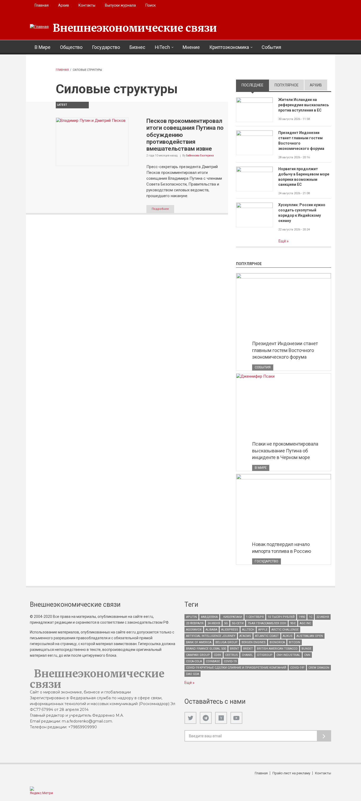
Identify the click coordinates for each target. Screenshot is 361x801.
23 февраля (194, 623)
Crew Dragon (318, 667)
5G (226, 623)
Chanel (247, 655)
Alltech (248, 629)
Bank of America (198, 642)
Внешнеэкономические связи (135, 28)
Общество (71, 47)
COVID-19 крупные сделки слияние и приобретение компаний (236, 667)
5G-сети (238, 623)
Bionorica (277, 642)
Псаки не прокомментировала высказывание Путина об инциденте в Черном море (285, 450)
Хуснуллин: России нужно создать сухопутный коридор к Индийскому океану (301, 213)
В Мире (42, 47)
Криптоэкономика (229, 47)
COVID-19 (230, 661)
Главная (42, 5)
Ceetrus (231, 655)
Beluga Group (226, 642)
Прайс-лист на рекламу (291, 773)
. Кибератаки (232, 617)
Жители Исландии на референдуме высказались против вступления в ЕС (303, 105)
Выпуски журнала (120, 5)
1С (310, 617)
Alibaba (211, 629)
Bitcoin (294, 642)
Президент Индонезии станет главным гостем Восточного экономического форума (301, 141)
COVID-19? (297, 667)
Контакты (86, 5)
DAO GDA (192, 674)
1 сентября (255, 617)
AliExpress (229, 629)
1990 (302, 617)
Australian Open (310, 636)
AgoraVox (194, 629)
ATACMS (245, 636)
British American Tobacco (277, 648)
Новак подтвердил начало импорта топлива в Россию (281, 547)
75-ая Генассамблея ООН (267, 623)
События (271, 47)
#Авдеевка (209, 617)
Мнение (191, 47)
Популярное (287, 85)
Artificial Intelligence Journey (210, 636)
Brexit (248, 648)
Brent (234, 648)
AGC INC (305, 623)
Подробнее (160, 209)
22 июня (322, 617)
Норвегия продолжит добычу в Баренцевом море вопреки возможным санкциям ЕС (303, 177)
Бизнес (137, 47)
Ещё (283, 241)
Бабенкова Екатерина (200, 155)
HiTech (162, 47)
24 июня (213, 623)
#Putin (191, 617)
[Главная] (39, 27)
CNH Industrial (288, 655)
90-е (293, 623)
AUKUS (288, 636)
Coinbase (213, 661)
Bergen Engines (254, 642)
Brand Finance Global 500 (206, 648)
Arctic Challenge (285, 629)
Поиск (150, 5)
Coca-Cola (194, 661)
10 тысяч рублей (281, 617)
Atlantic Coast (267, 636)
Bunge (306, 648)
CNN (307, 655)
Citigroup (264, 655)
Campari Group (198, 655)
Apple (262, 629)
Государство (106, 47)
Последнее (255, 85)
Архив (63, 5)
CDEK (217, 655)
